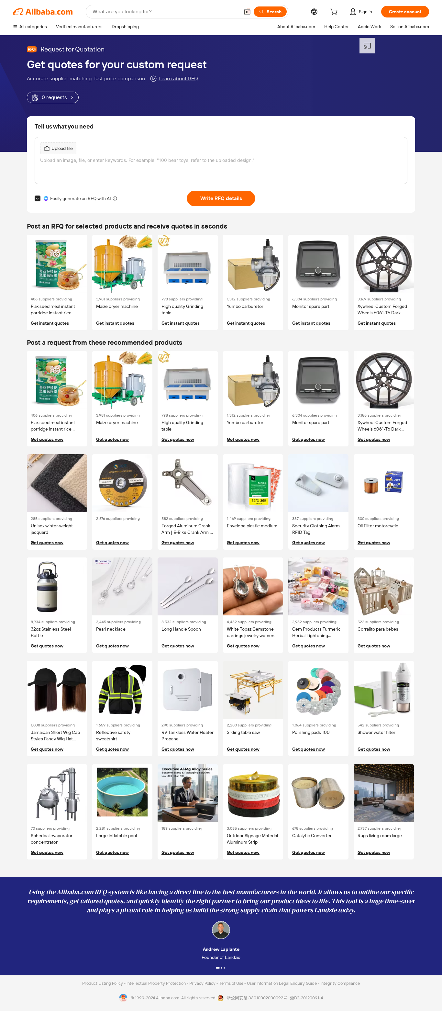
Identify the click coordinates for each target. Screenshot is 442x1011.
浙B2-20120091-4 (306, 997)
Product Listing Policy (103, 983)
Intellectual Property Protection (157, 983)
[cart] (335, 12)
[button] (247, 12)
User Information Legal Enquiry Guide (282, 983)
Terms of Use (231, 983)
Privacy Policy (202, 983)
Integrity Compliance (340, 983)
